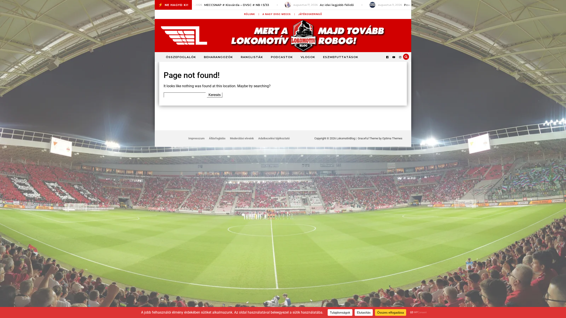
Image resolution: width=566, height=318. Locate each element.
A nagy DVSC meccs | (278, 14)
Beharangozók (218, 57)
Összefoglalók (181, 57)
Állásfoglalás (217, 138)
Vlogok (308, 57)
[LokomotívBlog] (283, 35)
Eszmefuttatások (340, 57)
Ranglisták (252, 57)
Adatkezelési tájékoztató (274, 138)
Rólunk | (251, 14)
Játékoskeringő (310, 14)
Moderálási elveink (242, 138)
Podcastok (282, 57)
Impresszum (196, 138)
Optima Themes (392, 138)
